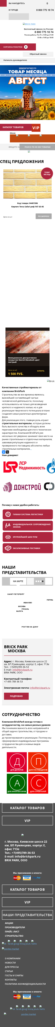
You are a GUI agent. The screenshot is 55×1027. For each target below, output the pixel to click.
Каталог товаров (27, 808)
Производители (15, 927)
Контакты (11, 979)
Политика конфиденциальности (25, 984)
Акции (9, 923)
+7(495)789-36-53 (19, 667)
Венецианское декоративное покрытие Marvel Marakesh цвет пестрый (24, 360)
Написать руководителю (15, 60)
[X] (7, 452)
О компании (12, 958)
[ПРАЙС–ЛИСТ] (44, 142)
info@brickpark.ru (22, 669)
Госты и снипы (14, 975)
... (31, 448)
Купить (40, 371)
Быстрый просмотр (27, 195)
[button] (16, 606)
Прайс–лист (12, 931)
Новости (10, 962)
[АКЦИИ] (20, 142)
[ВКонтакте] (3, 452)
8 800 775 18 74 (45, 10)
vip (36, 127)
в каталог (27, 314)
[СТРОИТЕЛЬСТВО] (32, 158)
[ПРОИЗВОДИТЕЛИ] (32, 142)
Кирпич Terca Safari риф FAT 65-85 (27, 207)
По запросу (43, 216)
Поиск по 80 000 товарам (37, 147)
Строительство (14, 935)
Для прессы (12, 967)
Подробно (16, 696)
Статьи (9, 971)
